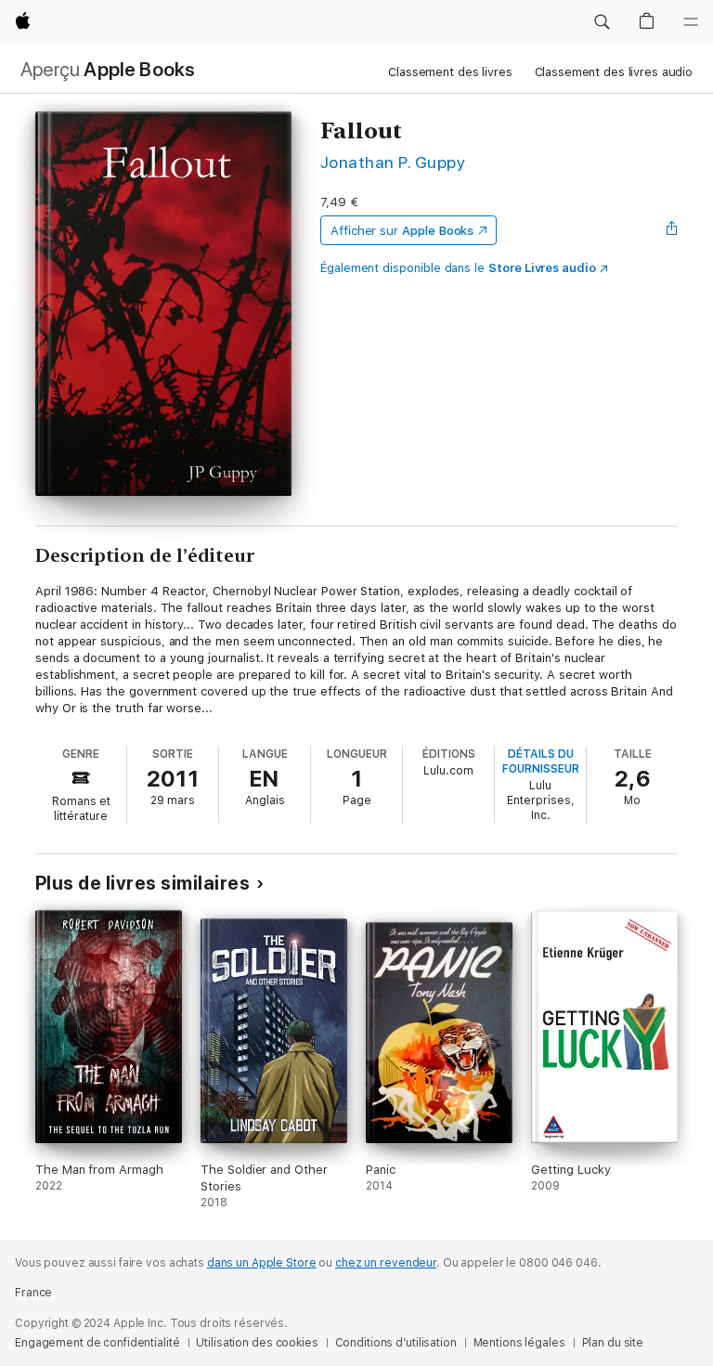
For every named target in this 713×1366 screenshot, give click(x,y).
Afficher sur (402, 231)
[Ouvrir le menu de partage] (672, 230)
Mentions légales (519, 1342)
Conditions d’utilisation (396, 1342)
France (33, 1292)
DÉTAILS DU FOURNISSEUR (540, 761)
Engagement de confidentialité (97, 1342)
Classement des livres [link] (450, 72)
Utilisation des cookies (257, 1342)
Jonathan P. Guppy (392, 162)
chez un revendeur (385, 1262)
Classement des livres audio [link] (614, 72)
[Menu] (690, 22)
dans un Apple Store (262, 1262)
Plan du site (613, 1342)
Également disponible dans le (458, 268)
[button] (601, 22)
